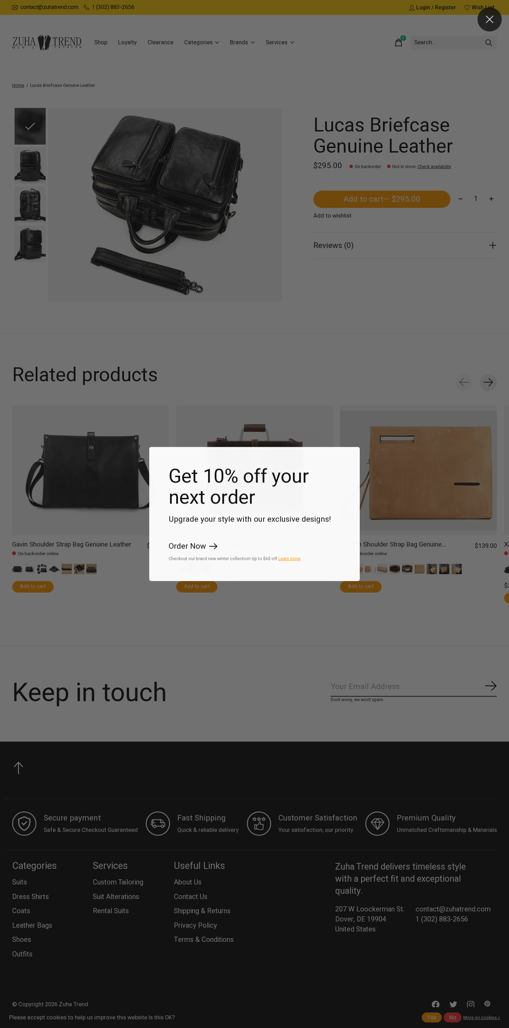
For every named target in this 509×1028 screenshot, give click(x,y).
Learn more (289, 559)
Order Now (187, 546)
